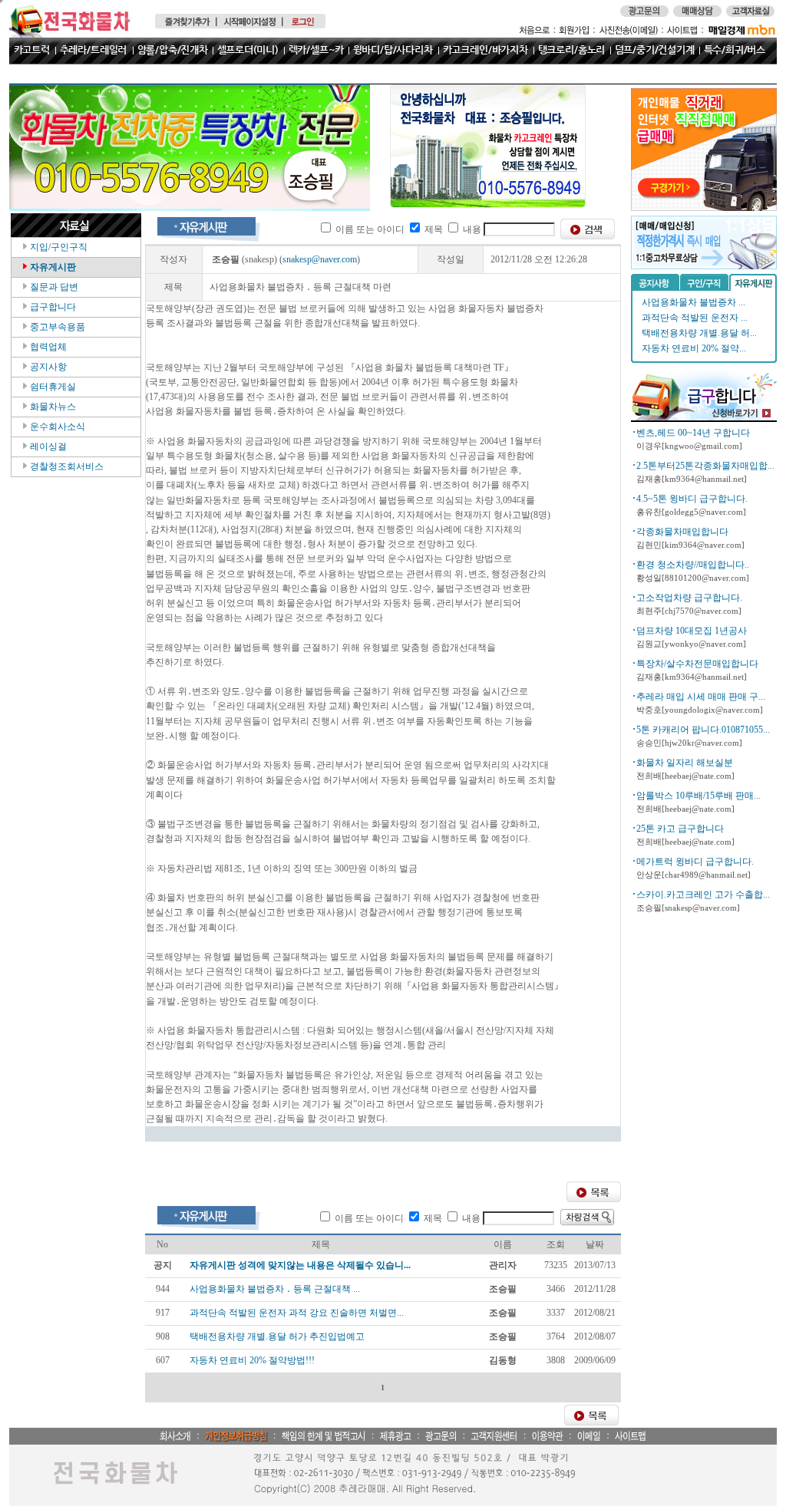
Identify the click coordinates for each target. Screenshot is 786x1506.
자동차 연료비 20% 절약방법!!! (252, 1360)
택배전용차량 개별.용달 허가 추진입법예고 (277, 1336)
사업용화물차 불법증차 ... (693, 302)
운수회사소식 (56, 426)
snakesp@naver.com (319, 259)
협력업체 (47, 346)
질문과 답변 (53, 287)
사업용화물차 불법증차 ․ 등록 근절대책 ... (275, 1289)
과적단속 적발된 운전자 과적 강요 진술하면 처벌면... (297, 1312)
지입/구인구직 (58, 247)
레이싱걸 (47, 446)
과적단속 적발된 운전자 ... (695, 317)
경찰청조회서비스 (66, 466)
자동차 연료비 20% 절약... (694, 348)
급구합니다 (52, 307)
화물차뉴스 (52, 406)
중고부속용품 (56, 326)
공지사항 (47, 366)
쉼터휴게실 (52, 386)
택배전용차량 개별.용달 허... (699, 333)
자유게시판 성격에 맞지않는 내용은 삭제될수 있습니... (300, 1265)
